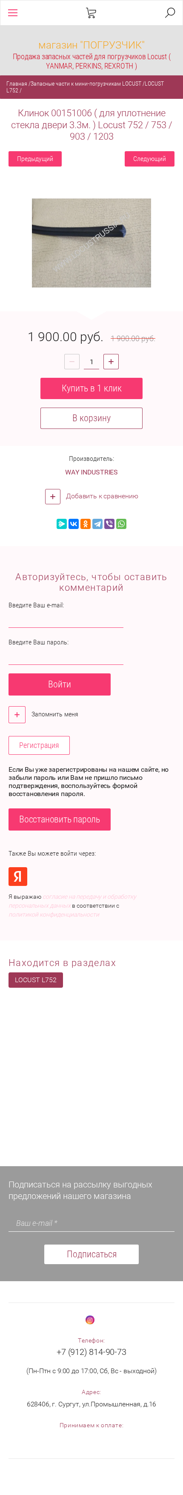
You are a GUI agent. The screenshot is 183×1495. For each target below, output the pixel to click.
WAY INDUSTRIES (91, 472)
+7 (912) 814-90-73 (91, 1352)
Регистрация (39, 745)
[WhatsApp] (121, 524)
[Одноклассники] (85, 524)
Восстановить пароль (59, 819)
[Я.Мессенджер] (62, 524)
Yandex (18, 876)
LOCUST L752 (36, 980)
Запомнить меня (54, 714)
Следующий (149, 159)
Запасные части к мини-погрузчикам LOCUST (86, 83)
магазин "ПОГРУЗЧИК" (91, 45)
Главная (16, 83)
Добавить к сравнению (101, 496)
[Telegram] (97, 524)
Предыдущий (35, 159)
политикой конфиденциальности (54, 914)
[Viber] (109, 524)
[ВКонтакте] (74, 524)
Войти (59, 684)
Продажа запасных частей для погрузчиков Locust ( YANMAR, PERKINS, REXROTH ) (92, 61)
